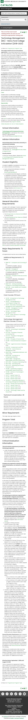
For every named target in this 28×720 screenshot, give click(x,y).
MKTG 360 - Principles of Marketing (15, 362)
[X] (20, 693)
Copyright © (15, 712)
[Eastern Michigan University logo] (13, 1)
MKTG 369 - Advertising (12, 363)
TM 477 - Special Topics (12, 385)
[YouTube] (24, 693)
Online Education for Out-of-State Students (12, 124)
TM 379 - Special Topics (12, 378)
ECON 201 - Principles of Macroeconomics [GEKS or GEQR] (14, 269)
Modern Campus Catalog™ (17, 718)
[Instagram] (7, 693)
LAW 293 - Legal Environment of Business (16, 344)
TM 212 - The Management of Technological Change (13, 302)
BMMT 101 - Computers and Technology (16, 262)
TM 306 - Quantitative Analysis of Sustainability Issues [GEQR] (14, 369)
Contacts (18, 702)
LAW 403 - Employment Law (13, 347)
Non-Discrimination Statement (14, 705)
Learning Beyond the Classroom (15, 217)
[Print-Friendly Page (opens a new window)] (24, 32)
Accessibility (11, 710)
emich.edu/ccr (18, 188)
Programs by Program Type (15, 48)
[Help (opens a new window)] (26, 32)
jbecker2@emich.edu (16, 136)
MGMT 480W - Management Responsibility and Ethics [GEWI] (14, 359)
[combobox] (14, 13)
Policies (9, 707)
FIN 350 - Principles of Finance (13, 339)
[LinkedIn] (11, 693)
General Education (16, 645)
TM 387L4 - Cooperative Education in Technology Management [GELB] (15, 381)
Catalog (6, 5)
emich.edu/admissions (10, 172)
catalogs (5, 716)
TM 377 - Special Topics (12, 375)
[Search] (25, 19)
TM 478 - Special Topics (12, 387)
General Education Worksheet (18, 245)
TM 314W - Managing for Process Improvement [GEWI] (14, 308)
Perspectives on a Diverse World (15, 214)
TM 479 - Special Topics (12, 388)
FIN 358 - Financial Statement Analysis (15, 340)
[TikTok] (15, 693)
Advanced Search (5, 24)
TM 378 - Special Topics (12, 377)
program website (16, 121)
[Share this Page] (22, 32)
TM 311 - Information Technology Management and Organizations (14, 305)
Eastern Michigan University (14, 699)
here (5, 118)
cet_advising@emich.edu (15, 149)
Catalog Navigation (7, 28)
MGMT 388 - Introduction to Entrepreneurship (13, 356)
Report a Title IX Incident (16, 707)
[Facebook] (2, 693)
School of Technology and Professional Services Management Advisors (14, 157)
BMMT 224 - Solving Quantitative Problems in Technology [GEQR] (14, 284)
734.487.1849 (10, 702)
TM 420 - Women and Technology (14, 383)
